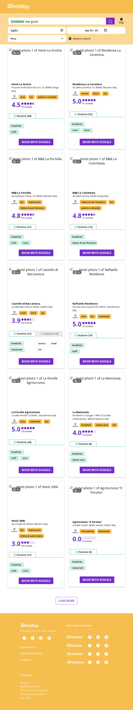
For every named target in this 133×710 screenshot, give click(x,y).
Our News (25, 697)
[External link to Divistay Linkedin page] (32, 638)
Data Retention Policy (31, 653)
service (41, 343)
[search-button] (110, 21)
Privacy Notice (27, 646)
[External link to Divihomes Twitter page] (106, 662)
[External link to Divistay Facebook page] (24, 638)
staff (13, 131)
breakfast (16, 125)
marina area (78, 459)
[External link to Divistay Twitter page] (41, 638)
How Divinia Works (30, 686)
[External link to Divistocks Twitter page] (106, 654)
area (25, 458)
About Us (25, 682)
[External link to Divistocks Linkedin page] (98, 654)
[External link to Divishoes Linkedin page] (98, 637)
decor (87, 130)
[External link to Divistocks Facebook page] (90, 654)
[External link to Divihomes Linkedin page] (98, 662)
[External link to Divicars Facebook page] (90, 645)
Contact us (25, 659)
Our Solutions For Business (34, 690)
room (75, 130)
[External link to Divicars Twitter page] (106, 645)
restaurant (16, 349)
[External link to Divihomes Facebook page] (90, 662)
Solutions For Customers (33, 694)
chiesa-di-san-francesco (84, 242)
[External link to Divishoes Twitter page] (106, 637)
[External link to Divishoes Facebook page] (90, 637)
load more (66, 601)
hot (40, 349)
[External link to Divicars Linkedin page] (98, 645)
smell (54, 343)
